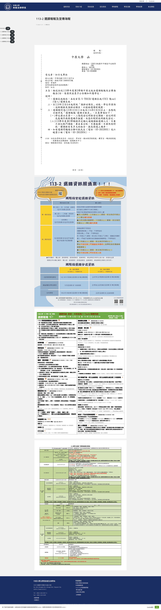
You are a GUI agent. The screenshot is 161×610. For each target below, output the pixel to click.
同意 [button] (157, 607)
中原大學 (141, 1)
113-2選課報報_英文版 (4, 41)
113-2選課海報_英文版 (4, 35)
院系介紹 (79, 7)
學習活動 (127, 7)
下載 (8, 28)
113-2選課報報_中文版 (4, 38)
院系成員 (91, 7)
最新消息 (67, 7)
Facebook (151, 1)
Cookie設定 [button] (150, 607)
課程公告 (48, 24)
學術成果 (139, 7)
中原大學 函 (2, 28)
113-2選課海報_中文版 (4, 31)
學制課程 (115, 7)
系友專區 (151, 7)
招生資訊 (103, 7)
